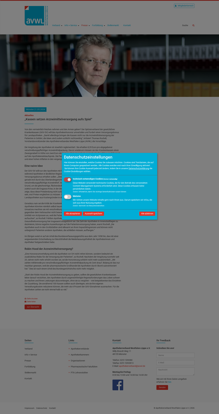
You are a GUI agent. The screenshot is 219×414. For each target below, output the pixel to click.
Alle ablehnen (147, 213)
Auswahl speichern (93, 213)
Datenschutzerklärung (139, 168)
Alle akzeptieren (73, 213)
